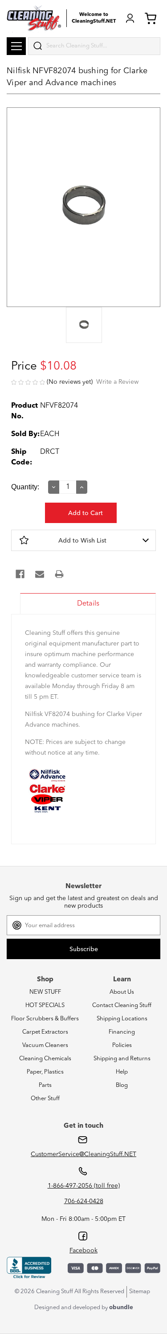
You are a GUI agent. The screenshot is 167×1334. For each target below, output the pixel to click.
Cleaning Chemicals (45, 1059)
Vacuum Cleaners (45, 1045)
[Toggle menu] (16, 46)
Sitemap (139, 1292)
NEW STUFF (45, 992)
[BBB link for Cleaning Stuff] (29, 1268)
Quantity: (25, 487)
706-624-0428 (83, 1201)
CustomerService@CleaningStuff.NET (83, 1154)
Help (122, 1072)
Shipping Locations (122, 1019)
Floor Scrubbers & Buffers (45, 1019)
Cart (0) (152, 18)
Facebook (83, 1250)
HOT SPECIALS (45, 1005)
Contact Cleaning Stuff (121, 1005)
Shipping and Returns (122, 1059)
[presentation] (83, 326)
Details (88, 603)
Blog (122, 1085)
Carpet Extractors (45, 1032)
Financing (122, 1032)
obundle (121, 1307)
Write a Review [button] (117, 382)
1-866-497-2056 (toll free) (84, 1186)
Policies (122, 1045)
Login (130, 18)
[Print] (59, 574)
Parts (45, 1085)
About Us (122, 992)
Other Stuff (45, 1099)
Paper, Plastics (45, 1072)
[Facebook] (20, 574)
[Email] (40, 574)
